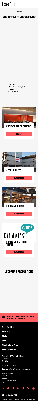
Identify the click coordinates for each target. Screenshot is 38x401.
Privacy (4, 375)
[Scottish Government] (19, 395)
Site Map (5, 383)
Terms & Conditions (8, 373)
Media (4, 336)
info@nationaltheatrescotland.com (16, 369)
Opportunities (8, 327)
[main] (19, 158)
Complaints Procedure (9, 380)
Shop (4, 340)
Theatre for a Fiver (10, 345)
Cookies (4, 378)
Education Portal (9, 349)
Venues (19, 12)
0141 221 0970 (9, 365)
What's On (6, 331)
